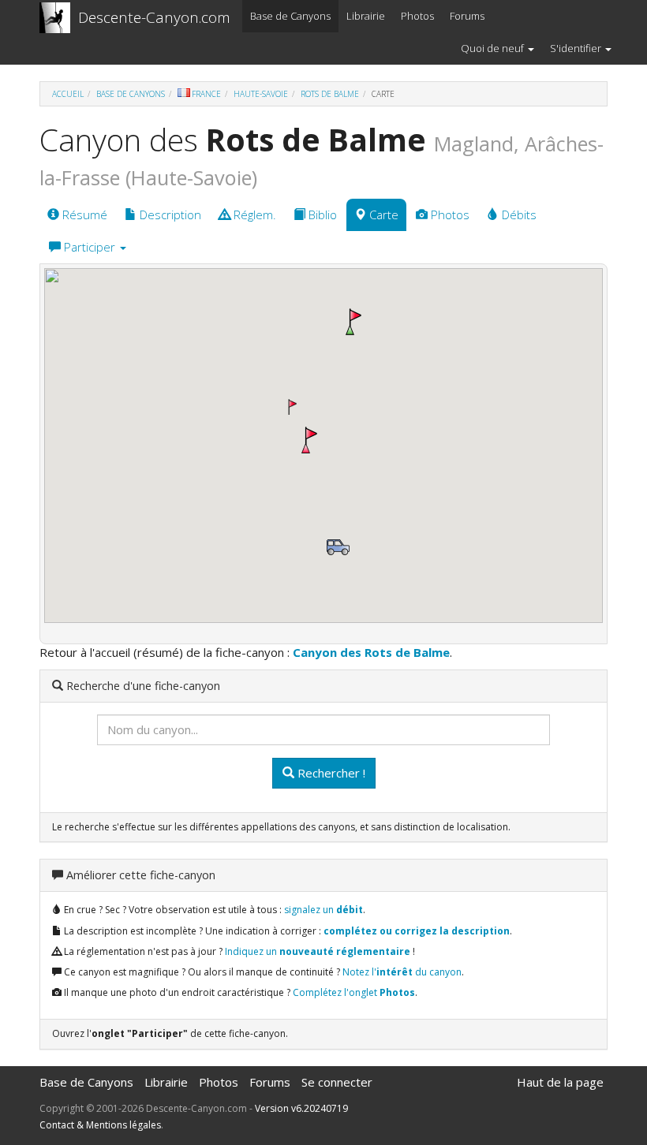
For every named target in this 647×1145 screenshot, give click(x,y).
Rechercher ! (329, 773)
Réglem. (253, 214)
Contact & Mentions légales (100, 1125)
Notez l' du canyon (402, 972)
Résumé (83, 214)
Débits (518, 214)
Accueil (68, 93)
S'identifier (577, 48)
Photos (417, 16)
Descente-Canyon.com (154, 17)
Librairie (365, 16)
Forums (467, 16)
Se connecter (336, 1082)
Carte (382, 214)
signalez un (323, 909)
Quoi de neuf (493, 48)
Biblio (321, 214)
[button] (353, 321)
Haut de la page (560, 1082)
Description (169, 214)
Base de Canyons (290, 16)
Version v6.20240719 (301, 1108)
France (206, 93)
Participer (89, 247)
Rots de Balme (330, 93)
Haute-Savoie (261, 93)
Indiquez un (317, 951)
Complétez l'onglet (354, 992)
